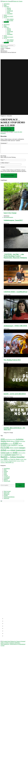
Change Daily (7, 294)
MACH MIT (10, 20)
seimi (9, 459)
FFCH (20, 443)
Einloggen (6, 22)
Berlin (8, 441)
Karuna (2, 454)
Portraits (6, 471)
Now (17, 454)
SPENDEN (6, 4)
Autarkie (3, 441)
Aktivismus (6, 328)
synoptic (22, 459)
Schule (2, 459)
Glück (11, 452)
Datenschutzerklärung (9, 496)
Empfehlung (7, 260)
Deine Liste (6, 492)
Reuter (8, 457)
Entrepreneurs (10, 443)
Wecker (22, 460)
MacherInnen (4, 51)
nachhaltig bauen (10, 455)
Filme (5, 5)
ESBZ (15, 443)
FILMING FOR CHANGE (9, 445)
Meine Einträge (7, 129)
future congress (14, 447)
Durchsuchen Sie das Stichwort (8, 52)
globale (8, 450)
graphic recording (21, 452)
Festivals (6, 362)
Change (17, 441)
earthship (4, 443)
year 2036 (8, 462)
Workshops (6, 215)
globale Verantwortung (17, 450)
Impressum (6, 498)
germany (22, 448)
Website (3, 167)
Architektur (19, 439)
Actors (2, 49)
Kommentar (4, 143)
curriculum (22, 441)
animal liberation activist (10, 439)
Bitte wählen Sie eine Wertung (8, 157)
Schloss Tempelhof (17, 457)
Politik (20, 454)
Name (3, 160)
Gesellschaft (10, 10)
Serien (5, 15)
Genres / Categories (5, 48)
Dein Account (7, 491)
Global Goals (5, 452)
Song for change (15, 459)
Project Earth (7, 481)
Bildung (9, 8)
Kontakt (6, 495)
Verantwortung (12, 460)
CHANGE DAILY (8, 16)
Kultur (8, 12)
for (17, 445)
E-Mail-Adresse (5, 162)
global (3, 450)
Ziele (13, 462)
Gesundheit (9, 13)
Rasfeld (4, 457)
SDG (5, 459)
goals (15, 452)
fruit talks (21, 445)
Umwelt (9, 9)
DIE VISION (10, 19)
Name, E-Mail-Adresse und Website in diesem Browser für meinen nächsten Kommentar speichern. (13, 170)
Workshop (3, 462)
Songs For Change (8, 397)
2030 (3, 439)
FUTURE (5, 447)
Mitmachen (6, 494)
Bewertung (3, 155)
